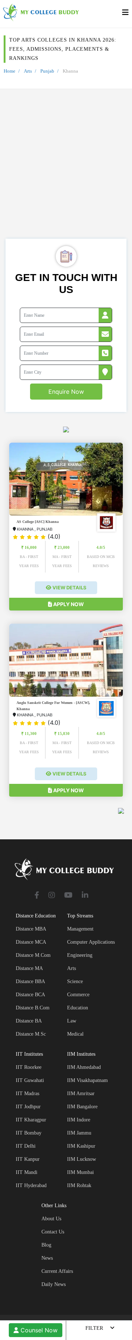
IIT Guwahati (30, 1080)
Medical (75, 1034)
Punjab (47, 71)
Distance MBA (31, 929)
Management (80, 929)
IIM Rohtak (79, 1185)
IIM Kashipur (81, 1146)
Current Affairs (57, 1271)
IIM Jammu (79, 1133)
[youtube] (68, 896)
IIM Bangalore (82, 1106)
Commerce (78, 994)
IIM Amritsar (81, 1093)
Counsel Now (38, 1330)
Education (77, 1007)
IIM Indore (78, 1120)
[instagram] (51, 896)
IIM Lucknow (81, 1159)
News (47, 1258)
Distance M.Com (33, 955)
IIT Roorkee (28, 1067)
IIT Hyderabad (31, 1185)
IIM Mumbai (80, 1172)
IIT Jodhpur (28, 1106)
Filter (94, 1328)
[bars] (125, 14)
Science (75, 981)
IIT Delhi (26, 1146)
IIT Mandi (26, 1172)
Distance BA (29, 1021)
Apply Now (68, 604)
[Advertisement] (66, 169)
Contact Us (52, 1232)
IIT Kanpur (28, 1159)
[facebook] (36, 896)
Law (71, 1021)
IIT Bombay (28, 1133)
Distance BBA (30, 981)
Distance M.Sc (31, 1034)
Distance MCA (31, 942)
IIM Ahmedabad (84, 1067)
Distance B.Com (33, 1007)
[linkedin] (85, 896)
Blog (46, 1245)
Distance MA (29, 968)
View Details (69, 587)
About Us (51, 1218)
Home (9, 71)
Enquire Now (66, 391)
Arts (28, 71)
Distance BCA (30, 994)
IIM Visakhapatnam (87, 1080)
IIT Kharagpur (31, 1120)
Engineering (79, 955)
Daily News (53, 1284)
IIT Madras (27, 1093)
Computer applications (91, 942)
